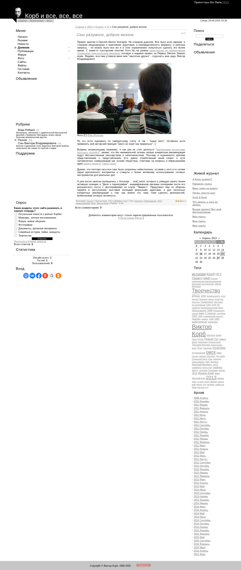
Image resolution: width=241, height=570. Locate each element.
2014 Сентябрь (202, 520)
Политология (214, 342)
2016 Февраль (202, 544)
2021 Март (200, 554)
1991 (207, 362)
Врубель (214, 362)
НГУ (219, 274)
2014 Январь (201, 503)
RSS (226, 2)
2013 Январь (201, 472)
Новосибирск (198, 362)
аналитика (213, 322)
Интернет (196, 286)
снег (194, 381)
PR (218, 305)
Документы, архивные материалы (37, 228)
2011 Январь (201, 404)
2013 (89, 26)
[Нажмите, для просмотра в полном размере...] (124, 133)
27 (218, 258)
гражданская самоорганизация (206, 281)
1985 (194, 316)
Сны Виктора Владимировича (37, 143)
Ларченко (218, 302)
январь (220, 378)
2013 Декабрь (201, 499)
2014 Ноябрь (201, 527)
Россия (214, 278)
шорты (220, 382)
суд (204, 384)
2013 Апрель (201, 483)
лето (215, 364)
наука (218, 283)
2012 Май (199, 452)
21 (108, 26)
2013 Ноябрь (201, 496)
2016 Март (200, 547)
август (195, 370)
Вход (49, 20)
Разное (22, 140)
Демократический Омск (212, 308)
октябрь (210, 384)
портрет (211, 356)
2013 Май (199, 486)
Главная (22, 20)
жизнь (211, 299)
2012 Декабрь (201, 469)
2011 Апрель (201, 411)
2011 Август (200, 421)
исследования (198, 305)
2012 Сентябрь (202, 462)
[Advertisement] (33, 101)
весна (213, 381)
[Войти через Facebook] (39, 275)
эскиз (218, 335)
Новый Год (211, 339)
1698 (209, 310)
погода (195, 356)
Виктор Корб (102, 203)
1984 (208, 305)
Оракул (197, 278)
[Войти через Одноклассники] (58, 275)
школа (195, 313)
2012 (194, 373)
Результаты (20, 241)
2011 (196, 296)
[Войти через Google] (52, 276)
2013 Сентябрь (202, 493)
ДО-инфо (220, 356)
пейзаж (202, 356)
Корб (211, 274)
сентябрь (221, 313)
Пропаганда (218, 310)
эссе (223, 296)
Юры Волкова (95, 135)
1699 (200, 316)
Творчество (24, 235)
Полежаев (213, 370)
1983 (203, 296)
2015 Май (199, 537)
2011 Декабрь (201, 435)
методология (208, 284)
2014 (199, 348)
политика (219, 347)
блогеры (138, 201)
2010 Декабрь (201, 401)
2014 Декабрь (201, 530)
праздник (207, 348)
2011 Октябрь (201, 428)
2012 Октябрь (201, 466)
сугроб (200, 382)
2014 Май (199, 513)
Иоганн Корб (206, 373)
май (194, 384)
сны (210, 359)
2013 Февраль (202, 476)
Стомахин (210, 313)
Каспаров (196, 284)
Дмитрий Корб (198, 378)
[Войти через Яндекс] (45, 275)
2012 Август (200, 459)
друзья (195, 299)
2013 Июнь (200, 489)
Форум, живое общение (31, 221)
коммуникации (83, 203)
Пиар (194, 339)
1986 (217, 319)
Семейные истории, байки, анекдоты (39, 232)
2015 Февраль (202, 533)
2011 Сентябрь (202, 425)
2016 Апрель (201, 550)
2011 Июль (200, 418)
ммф (206, 278)
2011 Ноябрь (201, 432)
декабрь (196, 319)
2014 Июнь (200, 516)
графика (217, 367)
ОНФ (213, 305)
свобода (196, 308)
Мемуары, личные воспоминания (37, 217)
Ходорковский (198, 353)
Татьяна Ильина (201, 344)
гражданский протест (213, 316)
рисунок (211, 335)
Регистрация (36, 20)
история (199, 274)
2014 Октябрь (201, 523)
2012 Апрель (201, 449)
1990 (211, 319)
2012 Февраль (202, 442)
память (204, 319)
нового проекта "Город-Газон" (100, 163)
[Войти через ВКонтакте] (32, 275)
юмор (201, 313)
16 (201, 253)
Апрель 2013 (209, 238)
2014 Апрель (201, 510)
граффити (196, 367)
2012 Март (200, 445)
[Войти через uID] (26, 275)
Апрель (99, 26)
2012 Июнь (200, 455)
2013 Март (200, 479)
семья (222, 339)
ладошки (203, 370)
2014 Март (200, 506)
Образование (149, 201)
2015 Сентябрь (202, 540)
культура (219, 299)
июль (199, 384)
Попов (201, 339)
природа (217, 359)
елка (194, 342)
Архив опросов (37, 241)
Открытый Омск (199, 359)
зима (219, 353)
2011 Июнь (200, 415)
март (217, 373)
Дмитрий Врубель (202, 364)
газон (206, 382)
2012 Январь (201, 438)
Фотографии (25, 224)
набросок (219, 384)
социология (207, 302)
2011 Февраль (202, 408)
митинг (222, 370)
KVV (125, 201)
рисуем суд (202, 387)
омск (93, 203)
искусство (207, 367)
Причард (203, 299)
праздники (203, 342)
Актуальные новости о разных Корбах (40, 214)
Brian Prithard (26, 130)
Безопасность (213, 296)
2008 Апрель (201, 398)
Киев (194, 387)
